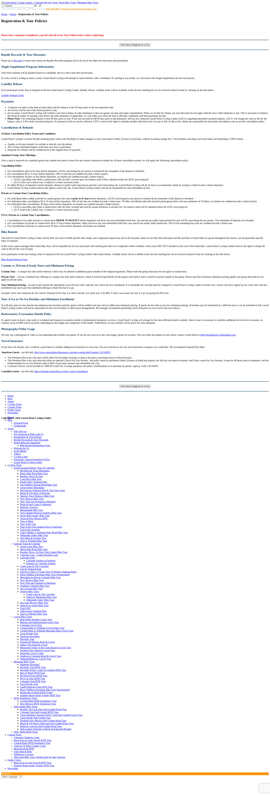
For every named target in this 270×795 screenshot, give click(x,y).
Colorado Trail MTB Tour (33, 681)
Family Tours (14, 410)
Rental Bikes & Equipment (27, 442)
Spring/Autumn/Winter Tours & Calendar (34, 468)
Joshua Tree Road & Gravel (34, 645)
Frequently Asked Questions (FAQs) (32, 459)
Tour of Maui (26, 521)
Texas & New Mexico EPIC (34, 518)
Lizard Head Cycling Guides (28, 462)
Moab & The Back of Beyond (35, 493)
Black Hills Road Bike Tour (34, 473)
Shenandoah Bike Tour (31, 510)
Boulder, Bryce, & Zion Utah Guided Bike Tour (44, 552)
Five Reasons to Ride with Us (28, 434)
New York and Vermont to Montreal (37, 501)
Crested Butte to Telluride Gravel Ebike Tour (42, 628)
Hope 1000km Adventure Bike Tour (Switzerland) (45, 574)
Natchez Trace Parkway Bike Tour (37, 496)
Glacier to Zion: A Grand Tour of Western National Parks (48, 572)
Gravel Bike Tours (23, 616)
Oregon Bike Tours (29, 591)
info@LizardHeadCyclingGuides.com (78, 9)
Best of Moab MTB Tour (32, 673)
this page (18, 60)
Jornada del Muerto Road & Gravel (37, 642)
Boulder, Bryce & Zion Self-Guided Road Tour (43, 709)
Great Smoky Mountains (32, 487)
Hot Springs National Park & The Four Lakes (42, 490)
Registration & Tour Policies (28, 437)
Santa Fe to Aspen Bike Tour (34, 605)
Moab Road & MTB (24, 748)
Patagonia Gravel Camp (32, 653)
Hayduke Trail (27, 639)
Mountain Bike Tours (24, 661)
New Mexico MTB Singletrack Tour (38, 703)
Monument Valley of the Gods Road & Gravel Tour (45, 647)
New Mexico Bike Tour (32, 498)
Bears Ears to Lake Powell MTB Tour (32, 740)
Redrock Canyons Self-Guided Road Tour (41, 726)
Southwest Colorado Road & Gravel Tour (40, 656)
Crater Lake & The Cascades (34, 566)
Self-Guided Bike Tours (25, 706)
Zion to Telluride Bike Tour (33, 541)
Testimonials (20, 425)
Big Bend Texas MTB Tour (33, 675)
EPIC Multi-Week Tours (26, 732)
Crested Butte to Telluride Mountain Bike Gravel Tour (46, 630)
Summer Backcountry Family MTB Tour (40, 695)
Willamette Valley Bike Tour (34, 535)
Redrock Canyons (29, 507)
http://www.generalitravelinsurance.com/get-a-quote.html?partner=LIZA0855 (72, 352)
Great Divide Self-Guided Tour (35, 718)
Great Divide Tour (29, 633)
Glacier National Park (30, 569)
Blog (10, 398)
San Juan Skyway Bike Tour (34, 602)
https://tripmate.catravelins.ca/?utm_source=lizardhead (61, 371)
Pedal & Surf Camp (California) (35, 504)
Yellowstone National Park (33, 611)
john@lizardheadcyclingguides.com (217, 335)
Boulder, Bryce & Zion (31, 476)
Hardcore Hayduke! (30, 636)
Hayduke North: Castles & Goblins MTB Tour (43, 670)
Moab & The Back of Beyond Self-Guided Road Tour (47, 723)
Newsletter (13, 412)
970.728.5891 (53, 8)
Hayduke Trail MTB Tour (33, 667)
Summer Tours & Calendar (27, 543)
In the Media (20, 451)
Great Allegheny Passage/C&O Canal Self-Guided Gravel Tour (51, 715)
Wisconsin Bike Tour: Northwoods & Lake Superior (39, 757)
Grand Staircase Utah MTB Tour (36, 687)
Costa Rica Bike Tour (30, 479)
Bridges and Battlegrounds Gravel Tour (39, 622)
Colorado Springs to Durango (40, 560)
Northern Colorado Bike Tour (34, 586)
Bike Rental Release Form (14, 259)
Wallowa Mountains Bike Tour (41, 597)
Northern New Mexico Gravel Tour (37, 650)
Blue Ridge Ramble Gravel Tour (36, 619)
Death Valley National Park (33, 482)
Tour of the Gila (28, 524)
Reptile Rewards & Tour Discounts (31, 440)
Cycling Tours (15, 404)
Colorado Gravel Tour (31, 625)
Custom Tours (14, 407)
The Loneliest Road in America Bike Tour (41, 513)
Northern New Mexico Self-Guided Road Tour (43, 720)
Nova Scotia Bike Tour (31, 588)
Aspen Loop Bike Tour (31, 546)
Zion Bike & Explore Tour (33, 538)
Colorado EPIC (27, 557)
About (13, 14)
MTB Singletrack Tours (25, 698)
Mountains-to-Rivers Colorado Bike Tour (40, 577)
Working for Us (21, 448)
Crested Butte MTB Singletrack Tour (38, 701)
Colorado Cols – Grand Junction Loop (39, 555)
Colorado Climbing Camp (26, 737)
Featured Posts (21, 423)
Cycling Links (21, 456)
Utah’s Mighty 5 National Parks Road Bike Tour (44, 532)
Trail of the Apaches (30, 529)
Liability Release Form (12, 95)
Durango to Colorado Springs (40, 563)
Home (4, 14)
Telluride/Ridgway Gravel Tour (35, 659)
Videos (17, 454)
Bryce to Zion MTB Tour (32, 678)
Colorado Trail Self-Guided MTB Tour (39, 712)
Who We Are (20, 431)
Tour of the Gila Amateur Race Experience (41, 527)
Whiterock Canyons (23, 754)
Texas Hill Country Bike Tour (35, 515)
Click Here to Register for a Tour (135, 45)
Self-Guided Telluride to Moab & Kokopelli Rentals (45, 729)
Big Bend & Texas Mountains (35, 470)
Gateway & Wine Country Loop (30, 746)
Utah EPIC (25, 608)
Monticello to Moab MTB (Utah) (36, 692)
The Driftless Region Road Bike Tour (38, 484)
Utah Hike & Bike (23, 751)
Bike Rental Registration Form (35, 445)
